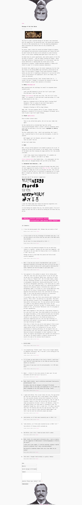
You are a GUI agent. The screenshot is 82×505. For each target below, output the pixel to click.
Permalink (38, 231)
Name (23, 463)
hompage (41, 504)
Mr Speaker (46, 504)
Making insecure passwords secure (36, 218)
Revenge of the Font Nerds (29, 26)
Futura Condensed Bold (27, 159)
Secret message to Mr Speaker (29, 469)
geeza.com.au (31, 115)
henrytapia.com (31, 84)
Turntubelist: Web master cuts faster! (44, 220)
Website (24, 466)
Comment (24, 471)
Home (23, 23)
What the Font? (47, 168)
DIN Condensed (29, 95)
